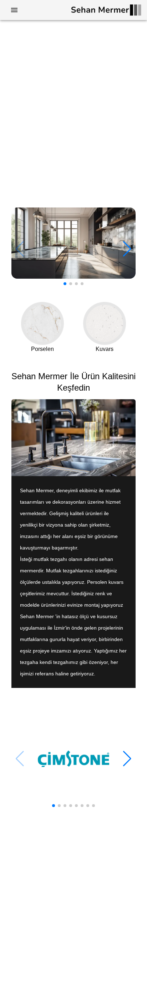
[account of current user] (14, 10)
